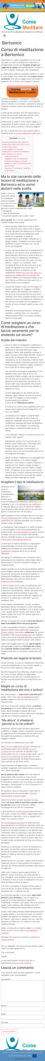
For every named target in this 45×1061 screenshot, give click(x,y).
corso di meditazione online (27, 697)
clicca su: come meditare (21, 963)
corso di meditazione (23, 635)
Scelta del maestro (12, 156)
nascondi (21, 138)
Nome (4, 1005)
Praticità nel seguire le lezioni (16, 161)
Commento (6, 979)
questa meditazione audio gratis (28, 133)
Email (4, 1014)
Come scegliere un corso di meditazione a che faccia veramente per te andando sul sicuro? (16, 151)
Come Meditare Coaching (14, 823)
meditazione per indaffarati (29, 504)
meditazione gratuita (21, 746)
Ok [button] (34, 1056)
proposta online (27, 811)
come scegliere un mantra (26, 532)
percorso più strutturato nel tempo (15, 756)
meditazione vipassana (10, 551)
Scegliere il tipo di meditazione (16, 159)
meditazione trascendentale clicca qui (16, 539)
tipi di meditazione (10, 518)
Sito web (4, 1022)
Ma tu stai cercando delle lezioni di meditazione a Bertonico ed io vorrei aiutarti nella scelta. (16, 144)
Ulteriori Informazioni (23, 1059)
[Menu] (4, 35)
